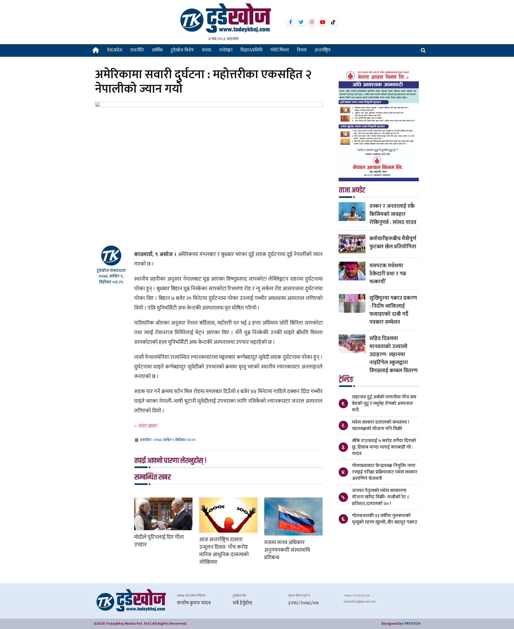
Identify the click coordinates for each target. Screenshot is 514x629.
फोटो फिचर (279, 50)
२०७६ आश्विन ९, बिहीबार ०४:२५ (111, 279)
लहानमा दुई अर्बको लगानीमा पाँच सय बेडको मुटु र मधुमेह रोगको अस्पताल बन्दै (384, 403)
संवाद (206, 50)
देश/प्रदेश (114, 50)
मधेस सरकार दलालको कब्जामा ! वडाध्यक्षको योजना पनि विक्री (380, 425)
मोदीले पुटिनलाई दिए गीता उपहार (159, 541)
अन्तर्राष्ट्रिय (323, 50)
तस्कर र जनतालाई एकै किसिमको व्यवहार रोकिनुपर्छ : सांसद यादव (392, 214)
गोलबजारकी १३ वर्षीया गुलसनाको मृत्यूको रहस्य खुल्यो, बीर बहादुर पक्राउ (384, 519)
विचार (302, 50)
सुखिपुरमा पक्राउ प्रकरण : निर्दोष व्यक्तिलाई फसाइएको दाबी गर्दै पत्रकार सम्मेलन (393, 310)
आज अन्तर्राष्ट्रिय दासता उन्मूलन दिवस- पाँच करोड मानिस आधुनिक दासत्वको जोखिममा (224, 551)
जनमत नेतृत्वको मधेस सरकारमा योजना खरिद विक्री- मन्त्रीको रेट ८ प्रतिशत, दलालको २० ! (380, 497)
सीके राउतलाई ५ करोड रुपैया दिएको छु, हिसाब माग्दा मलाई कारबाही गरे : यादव (384, 447)
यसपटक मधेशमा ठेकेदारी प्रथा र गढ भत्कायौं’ (387, 273)
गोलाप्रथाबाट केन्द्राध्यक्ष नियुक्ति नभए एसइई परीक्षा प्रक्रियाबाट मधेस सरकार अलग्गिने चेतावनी (384, 472)
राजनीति (137, 50)
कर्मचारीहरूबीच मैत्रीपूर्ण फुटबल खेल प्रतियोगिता (392, 242)
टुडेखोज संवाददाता (111, 270)
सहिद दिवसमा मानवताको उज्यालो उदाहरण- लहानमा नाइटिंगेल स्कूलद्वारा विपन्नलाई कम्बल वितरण (393, 354)
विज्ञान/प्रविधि (251, 50)
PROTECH (412, 623)
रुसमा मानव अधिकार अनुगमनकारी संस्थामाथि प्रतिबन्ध (287, 550)
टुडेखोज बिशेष (182, 50)
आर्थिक (157, 50)
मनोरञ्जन (225, 50)
